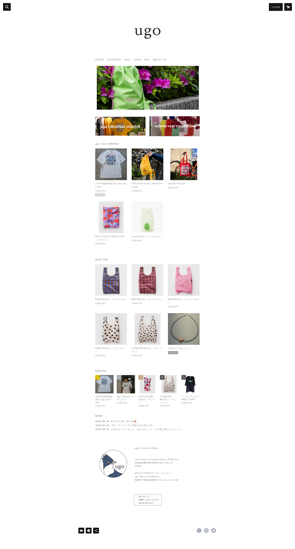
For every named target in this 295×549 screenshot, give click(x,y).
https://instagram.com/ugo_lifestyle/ (206, 530)
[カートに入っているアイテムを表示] (288, 7)
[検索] (7, 7)
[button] (276, 7)
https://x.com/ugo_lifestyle (199, 530)
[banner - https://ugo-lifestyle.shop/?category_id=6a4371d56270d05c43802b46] (174, 126)
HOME (99, 59)
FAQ (147, 59)
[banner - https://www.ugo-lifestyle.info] (147, 500)
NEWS (137, 59)
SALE (127, 59)
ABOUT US (159, 59)
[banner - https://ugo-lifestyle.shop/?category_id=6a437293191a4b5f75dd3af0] (120, 126)
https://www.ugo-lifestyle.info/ (213, 530)
